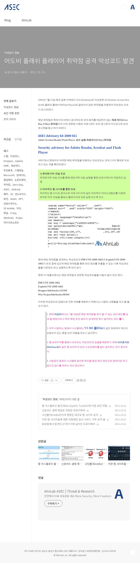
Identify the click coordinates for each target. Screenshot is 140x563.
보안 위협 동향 (11, 113)
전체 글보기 (10, 101)
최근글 (7, 139)
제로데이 (15, 165)
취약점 (7, 184)
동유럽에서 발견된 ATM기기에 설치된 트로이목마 (68, 424)
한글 (6, 213)
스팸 (6, 156)
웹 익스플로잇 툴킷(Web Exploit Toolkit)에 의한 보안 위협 (74, 406)
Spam (13, 198)
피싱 (19, 208)
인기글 (18, 139)
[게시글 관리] (56, 380)
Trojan (19, 217)
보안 (6, 198)
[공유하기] (52, 380)
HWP (6, 165)
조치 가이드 (10, 119)
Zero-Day (17, 184)
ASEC (6, 189)
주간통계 (8, 170)
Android (15, 189)
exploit (19, 161)
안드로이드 (20, 194)
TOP (133, 552)
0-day (13, 213)
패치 (6, 194)
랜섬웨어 (8, 180)
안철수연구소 (10, 203)
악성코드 (14, 156)
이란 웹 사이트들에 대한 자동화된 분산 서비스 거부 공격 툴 (73, 419)
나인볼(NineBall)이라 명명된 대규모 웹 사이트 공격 (70, 415)
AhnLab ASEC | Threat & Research (69, 491)
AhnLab (27, 20)
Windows (8, 217)
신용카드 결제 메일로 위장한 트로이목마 (63, 410)
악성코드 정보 (50, 399)
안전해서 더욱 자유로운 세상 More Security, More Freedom (77, 496)
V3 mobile (9, 208)
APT (21, 198)
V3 (11, 194)
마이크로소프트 (11, 222)
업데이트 (20, 175)
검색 (124, 7)
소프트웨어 (20, 180)
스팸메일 (19, 170)
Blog (7, 20)
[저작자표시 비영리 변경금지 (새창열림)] (81, 380)
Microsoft (9, 175)
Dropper (8, 161)
